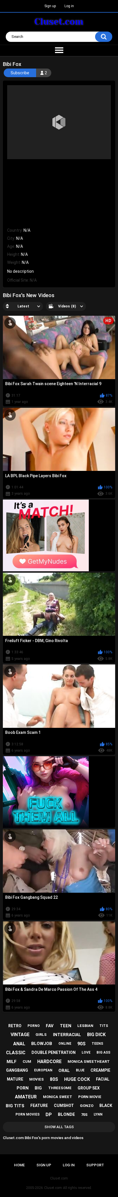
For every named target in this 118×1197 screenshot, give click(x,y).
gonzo (86, 1106)
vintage (20, 1034)
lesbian (85, 1026)
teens (97, 1044)
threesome (60, 1088)
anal (19, 1043)
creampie (100, 1070)
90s (81, 1043)
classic (15, 1052)
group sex (89, 1088)
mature (15, 1079)
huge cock (77, 1079)
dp (49, 1114)
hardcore (49, 1061)
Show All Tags (59, 1127)
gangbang (17, 1070)
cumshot (64, 1105)
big (38, 1088)
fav (50, 1025)
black (105, 1105)
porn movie (89, 1097)
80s (54, 1079)
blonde (66, 1114)
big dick (96, 1034)
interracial (67, 1034)
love (86, 1052)
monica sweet (57, 1097)
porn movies (27, 1114)
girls (41, 1034)
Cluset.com (53, 1188)
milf (12, 1061)
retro (14, 1026)
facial (102, 1079)
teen (65, 1025)
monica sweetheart (89, 1061)
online (64, 1044)
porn (23, 1088)
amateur (26, 1096)
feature (39, 1105)
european (43, 1070)
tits (103, 1026)
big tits (15, 1105)
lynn (98, 1114)
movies (36, 1079)
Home (19, 1165)
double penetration (54, 1052)
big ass (103, 1052)
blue (80, 1070)
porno (33, 1026)
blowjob (41, 1043)
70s (84, 1114)
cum (27, 1061)
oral (64, 1070)
